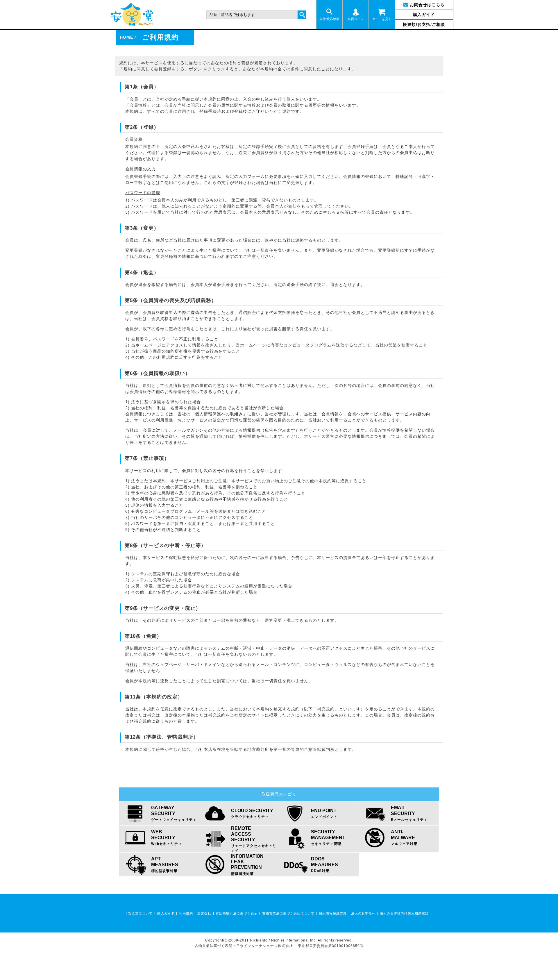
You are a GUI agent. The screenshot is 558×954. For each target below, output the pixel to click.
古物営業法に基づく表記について (288, 913)
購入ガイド (424, 14)
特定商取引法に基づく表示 (236, 913)
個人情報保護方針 (333, 913)
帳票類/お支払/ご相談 (424, 24)
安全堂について (140, 913)
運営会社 (204, 913)
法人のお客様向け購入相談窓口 (404, 913)
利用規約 (186, 913)
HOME (126, 37)
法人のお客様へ (363, 913)
